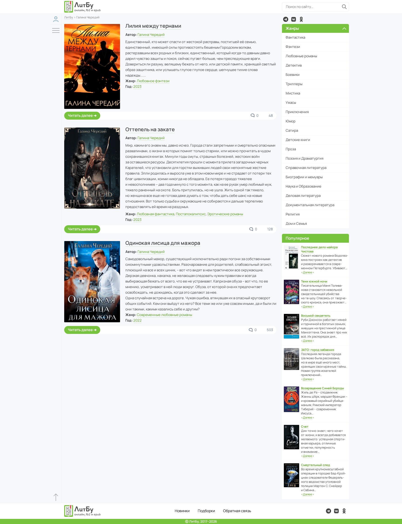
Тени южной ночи (314, 281)
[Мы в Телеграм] (285, 19)
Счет (304, 426)
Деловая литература (303, 195)
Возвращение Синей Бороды (322, 388)
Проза (291, 149)
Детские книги (298, 139)
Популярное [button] (297, 238)
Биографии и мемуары (304, 177)
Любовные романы (301, 56)
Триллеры (294, 83)
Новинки (182, 510)
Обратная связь (237, 510)
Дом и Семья (296, 223)
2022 (137, 320)
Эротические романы (225, 214)
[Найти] (344, 6)
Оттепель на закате (150, 129)
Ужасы (291, 102)
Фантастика (295, 37)
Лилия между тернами (153, 25)
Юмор (290, 121)
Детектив (294, 65)
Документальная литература (310, 204)
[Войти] (55, 19)
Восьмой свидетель (315, 315)
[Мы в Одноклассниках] (301, 19)
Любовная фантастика (155, 214)
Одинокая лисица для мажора (162, 242)
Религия (293, 214)
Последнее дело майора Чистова (319, 249)
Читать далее (80, 115)
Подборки (206, 510)
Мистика (293, 93)
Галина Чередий (151, 34)
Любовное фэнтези (153, 80)
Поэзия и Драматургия (304, 158)
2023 (137, 86)
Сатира (292, 130)
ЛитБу (68, 17)
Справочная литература (306, 167)
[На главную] (82, 7)
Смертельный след (315, 465)
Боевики (293, 74)
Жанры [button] (292, 28)
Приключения (297, 111)
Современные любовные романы (164, 314)
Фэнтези (293, 46)
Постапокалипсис (191, 214)
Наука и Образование (303, 186)
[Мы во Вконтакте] (293, 19)
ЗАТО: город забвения (317, 350)
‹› (307, 272)
